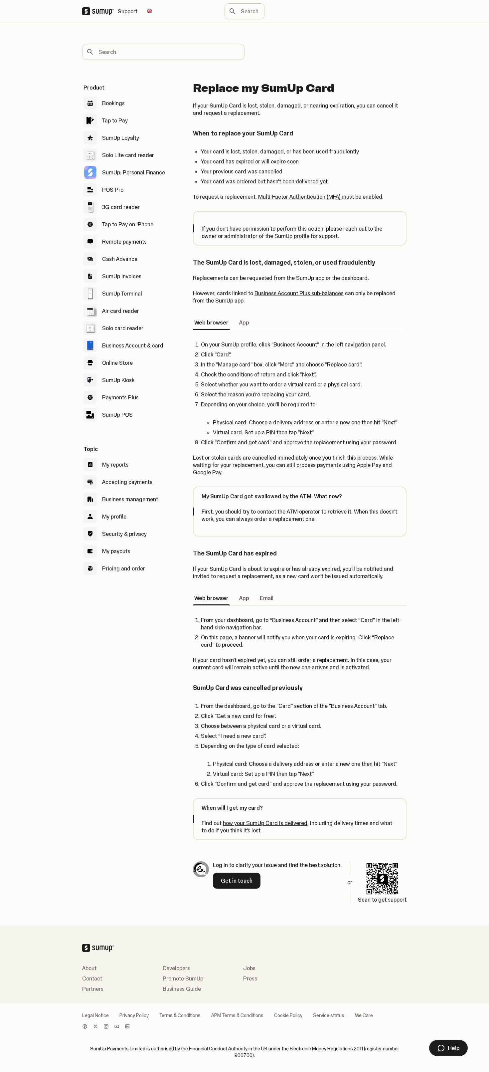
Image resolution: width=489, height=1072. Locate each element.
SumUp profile (238, 344)
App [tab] (244, 322)
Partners (92, 988)
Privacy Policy (134, 1015)
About (89, 968)
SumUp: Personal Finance (133, 172)
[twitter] (95, 1027)
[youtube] (116, 1027)
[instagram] (106, 1027)
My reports (115, 464)
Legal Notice (95, 1015)
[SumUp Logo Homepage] (100, 11)
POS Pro (112, 189)
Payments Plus (120, 397)
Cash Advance (119, 259)
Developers (176, 968)
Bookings (113, 103)
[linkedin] (127, 1027)
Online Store (117, 362)
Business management (130, 499)
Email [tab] (266, 598)
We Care (364, 1015)
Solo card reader (122, 328)
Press (250, 978)
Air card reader (120, 311)
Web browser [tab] (211, 322)
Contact (92, 978)
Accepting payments (127, 482)
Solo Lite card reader (128, 155)
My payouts (116, 551)
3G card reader (121, 207)
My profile (114, 516)
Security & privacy (124, 534)
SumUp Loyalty (120, 137)
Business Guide (182, 988)
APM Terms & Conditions (237, 1015)
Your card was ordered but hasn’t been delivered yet (264, 181)
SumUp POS (117, 414)
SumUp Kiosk (118, 380)
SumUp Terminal (122, 293)
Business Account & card (132, 345)
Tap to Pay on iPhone (127, 224)
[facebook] (84, 1027)
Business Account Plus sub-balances (299, 293)
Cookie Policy (288, 1015)
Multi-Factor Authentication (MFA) (299, 196)
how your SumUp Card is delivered (265, 823)
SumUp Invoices (121, 276)
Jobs (249, 968)
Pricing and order (123, 568)
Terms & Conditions (180, 1015)
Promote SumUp (183, 978)
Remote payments (124, 241)
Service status (328, 1015)
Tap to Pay (115, 120)
